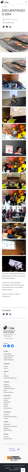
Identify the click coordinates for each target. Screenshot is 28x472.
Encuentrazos (7, 22)
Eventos (12, 22)
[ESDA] (4, 2)
